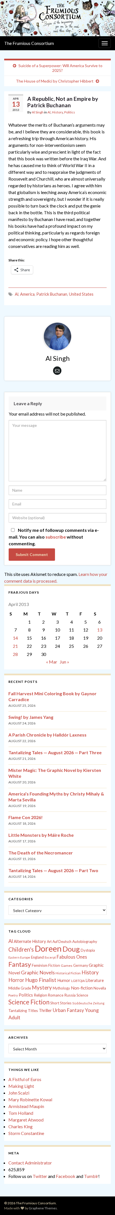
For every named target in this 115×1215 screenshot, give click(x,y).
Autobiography (84, 941)
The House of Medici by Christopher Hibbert (55, 81)
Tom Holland (20, 1113)
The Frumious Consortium (29, 43)
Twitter (40, 1176)
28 (15, 654)
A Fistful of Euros (24, 1079)
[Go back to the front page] (57, 18)
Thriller (45, 1010)
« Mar (51, 661)
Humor (63, 980)
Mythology (61, 988)
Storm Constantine (26, 1133)
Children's (21, 949)
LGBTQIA (78, 981)
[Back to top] (102, 1202)
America (27, 294)
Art (49, 942)
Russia (70, 995)
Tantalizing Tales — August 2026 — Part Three (55, 752)
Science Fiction (28, 1002)
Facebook (65, 1176)
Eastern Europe (19, 957)
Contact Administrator (30, 1162)
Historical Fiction (68, 973)
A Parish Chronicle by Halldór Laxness (47, 734)
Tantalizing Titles (23, 1010)
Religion (40, 995)
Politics (69, 112)
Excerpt (50, 957)
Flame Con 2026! (25, 817)
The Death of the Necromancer (40, 852)
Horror (16, 980)
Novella (100, 988)
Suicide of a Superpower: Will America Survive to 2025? (60, 68)
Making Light (21, 1086)
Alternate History (30, 941)
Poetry (13, 995)
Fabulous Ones (72, 957)
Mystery (42, 987)
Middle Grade (19, 988)
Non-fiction (82, 987)
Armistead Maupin (26, 1106)
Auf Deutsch (61, 942)
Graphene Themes (43, 1208)
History (57, 112)
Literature (95, 980)
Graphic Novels (38, 972)
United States (81, 294)
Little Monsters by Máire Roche (41, 835)
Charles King (20, 1126)
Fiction (54, 965)
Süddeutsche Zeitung (88, 1003)
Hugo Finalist (40, 980)
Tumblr (91, 1176)
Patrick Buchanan (51, 294)
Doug (71, 948)
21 (15, 646)
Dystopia (88, 950)
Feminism (39, 965)
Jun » (64, 661)
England (37, 957)
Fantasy (19, 964)
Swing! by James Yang (30, 717)
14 (15, 637)
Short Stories (60, 1003)
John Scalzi (18, 1092)
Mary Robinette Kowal (30, 1099)
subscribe (55, 536)
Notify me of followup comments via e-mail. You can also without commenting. (54, 536)
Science (82, 995)
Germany (80, 965)
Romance (55, 995)
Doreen (48, 948)
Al (49, 112)
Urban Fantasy (68, 1010)
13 (99, 629)
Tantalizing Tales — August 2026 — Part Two (53, 870)
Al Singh (38, 112)
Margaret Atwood (26, 1119)
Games (66, 965)
